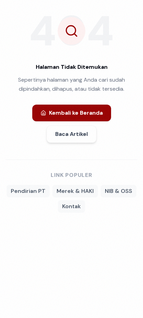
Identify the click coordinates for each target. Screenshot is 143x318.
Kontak (71, 206)
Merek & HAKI (75, 191)
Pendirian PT (28, 191)
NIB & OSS (118, 191)
